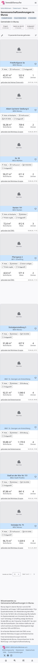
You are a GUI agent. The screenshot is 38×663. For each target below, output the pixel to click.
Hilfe (5, 652)
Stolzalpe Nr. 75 (17, 526)
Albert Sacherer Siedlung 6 (17, 110)
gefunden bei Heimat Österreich (12, 82)
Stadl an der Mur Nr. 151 (17, 476)
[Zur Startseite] (3, 3)
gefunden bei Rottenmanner (11, 400)
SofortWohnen (6, 8)
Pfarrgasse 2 (17, 258)
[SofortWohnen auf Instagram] (11, 655)
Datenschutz (30, 650)
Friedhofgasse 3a (17, 63)
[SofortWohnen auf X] (5, 655)
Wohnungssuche (8, 650)
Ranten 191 (17, 208)
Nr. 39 (17, 159)
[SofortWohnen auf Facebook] (8, 655)
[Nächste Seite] (34, 574)
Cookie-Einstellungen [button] (15, 652)
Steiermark (17, 8)
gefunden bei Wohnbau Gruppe (12, 132)
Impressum (20, 650)
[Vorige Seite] (30, 574)
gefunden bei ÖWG (7, 231)
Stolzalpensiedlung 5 (17, 328)
